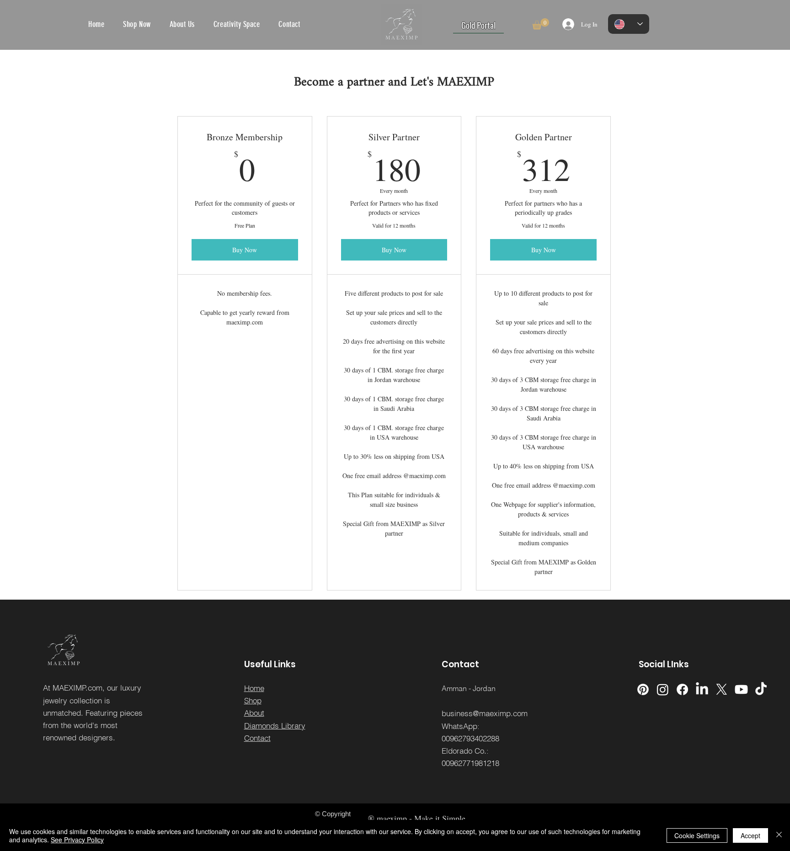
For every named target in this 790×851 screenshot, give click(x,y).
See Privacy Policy (77, 839)
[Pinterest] (643, 689)
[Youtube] (741, 689)
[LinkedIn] (702, 689)
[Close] (779, 835)
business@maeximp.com (485, 713)
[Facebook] (682, 689)
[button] (540, 24)
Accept (750, 835)
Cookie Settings (697, 835)
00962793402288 (470, 738)
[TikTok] (761, 689)
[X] (721, 689)
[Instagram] (662, 689)
